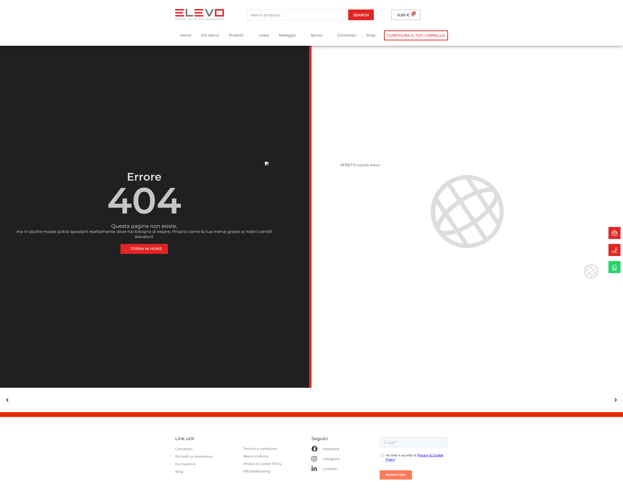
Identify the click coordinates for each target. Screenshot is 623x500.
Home (185, 35)
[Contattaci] (614, 233)
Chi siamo (210, 35)
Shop (371, 35)
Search (361, 15)
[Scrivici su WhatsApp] (614, 267)
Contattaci (347, 35)
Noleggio (287, 35)
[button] (416, 35)
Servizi (316, 35)
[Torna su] (614, 491)
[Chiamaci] (614, 250)
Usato (264, 35)
